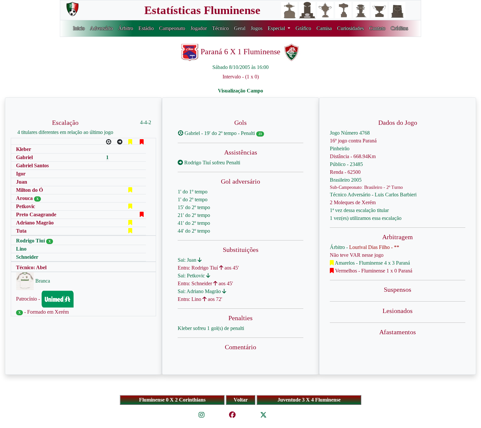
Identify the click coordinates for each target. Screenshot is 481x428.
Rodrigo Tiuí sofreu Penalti (211, 162)
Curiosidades (350, 28)
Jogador (198, 28)
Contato (377, 28)
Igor (21, 173)
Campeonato (172, 28)
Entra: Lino (190, 299)
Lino (21, 249)
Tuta (21, 231)
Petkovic (25, 206)
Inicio (79, 28)
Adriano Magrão (35, 222)
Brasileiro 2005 (346, 180)
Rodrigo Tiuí (31, 240)
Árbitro (125, 28)
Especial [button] (277, 28)
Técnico (220, 28)
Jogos (256, 28)
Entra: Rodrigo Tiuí (198, 268)
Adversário (101, 28)
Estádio (146, 28)
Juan (21, 182)
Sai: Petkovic (192, 275)
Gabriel (24, 157)
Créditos (399, 28)
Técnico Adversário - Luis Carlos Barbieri (373, 194)
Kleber (23, 149)
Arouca (25, 198)
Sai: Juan (188, 260)
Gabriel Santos (32, 165)
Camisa (324, 28)
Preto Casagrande (36, 214)
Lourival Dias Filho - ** (374, 247)
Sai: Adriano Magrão (200, 291)
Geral (239, 28)
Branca (42, 281)
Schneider (27, 257)
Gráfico (303, 28)
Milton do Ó (29, 190)
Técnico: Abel (31, 267)
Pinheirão (339, 148)
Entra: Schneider (195, 283)
